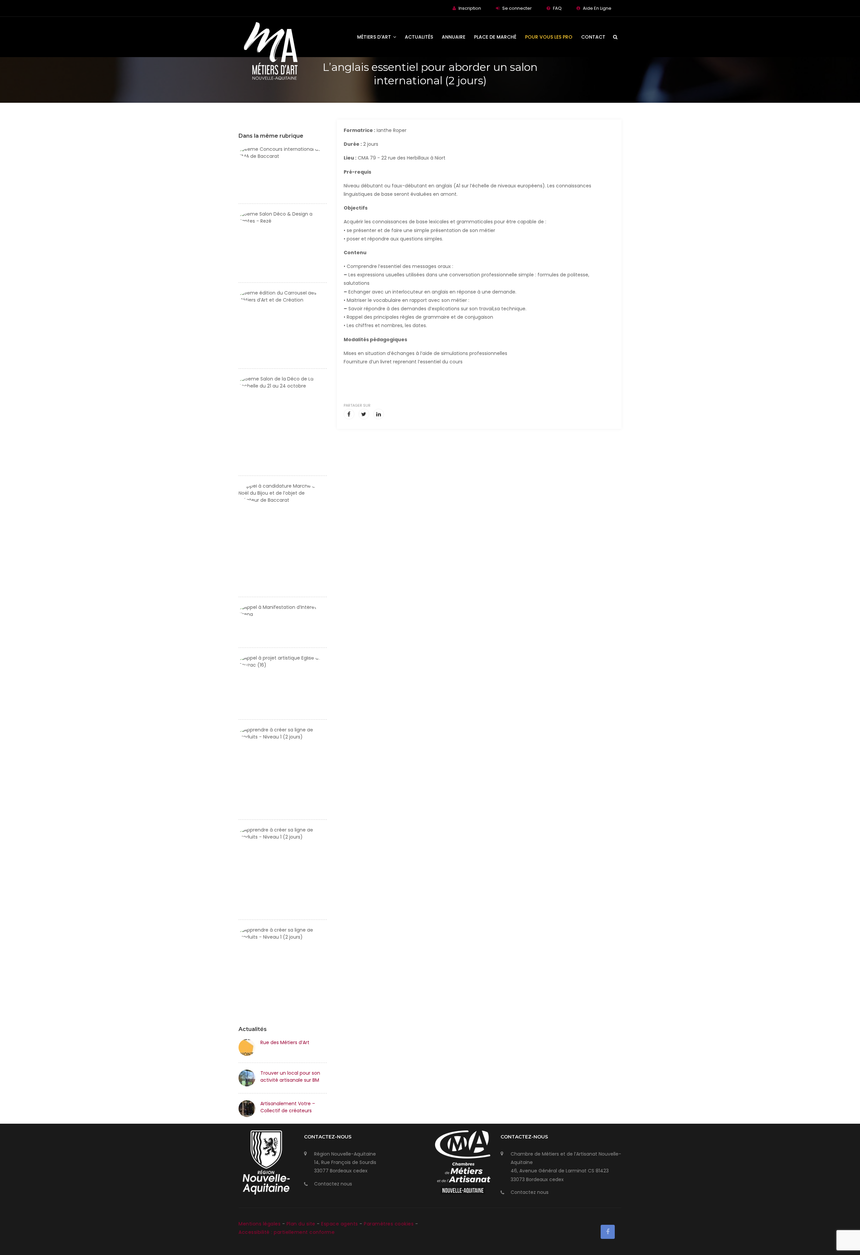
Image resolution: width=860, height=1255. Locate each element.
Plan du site (302, 1223)
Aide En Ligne (597, 8)
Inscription (470, 8)
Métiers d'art (374, 37)
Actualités (419, 37)
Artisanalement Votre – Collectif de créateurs (287, 1107)
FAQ (557, 8)
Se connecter (517, 8)
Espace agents (340, 1223)
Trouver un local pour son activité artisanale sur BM (290, 1076)
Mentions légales (260, 1223)
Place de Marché (495, 37)
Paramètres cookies (389, 1223)
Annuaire (453, 37)
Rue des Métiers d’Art (284, 1042)
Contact (593, 37)
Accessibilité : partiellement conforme (287, 1232)
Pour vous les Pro (548, 37)
